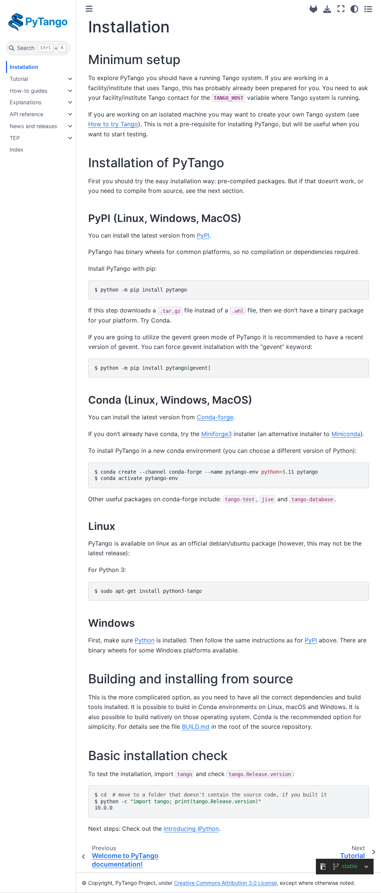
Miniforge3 (216, 434)
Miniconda (346, 434)
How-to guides (29, 91)
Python (144, 640)
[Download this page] (327, 9)
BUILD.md (195, 726)
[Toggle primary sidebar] (89, 8)
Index (16, 149)
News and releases (33, 126)
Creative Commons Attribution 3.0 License (225, 883)
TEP (15, 138)
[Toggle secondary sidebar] (368, 9)
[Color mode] (354, 9)
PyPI (203, 235)
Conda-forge (215, 417)
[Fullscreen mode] (341, 9)
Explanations (26, 102)
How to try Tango (113, 124)
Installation (24, 67)
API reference (26, 114)
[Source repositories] (313, 9)
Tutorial (19, 79)
